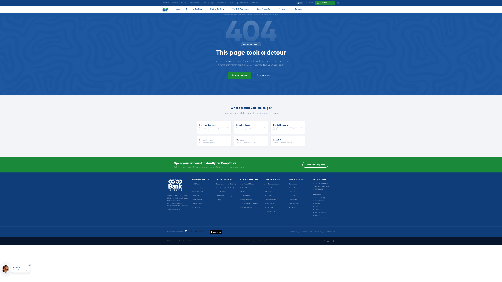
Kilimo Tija (195, 196)
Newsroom (293, 200)
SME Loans (268, 192)
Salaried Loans (270, 188)
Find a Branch (243, 3)
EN (300, 3)
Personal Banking (194, 9)
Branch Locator (294, 188)
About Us (166, 3)
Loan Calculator (270, 211)
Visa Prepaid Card (247, 184)
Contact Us (265, 75)
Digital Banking (217, 9)
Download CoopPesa (327, 9)
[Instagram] (324, 241)
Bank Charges (221, 3)
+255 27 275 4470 (321, 183)
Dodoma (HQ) (320, 198)
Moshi (317, 206)
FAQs (231, 3)
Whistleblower (194, 3)
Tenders (183, 3)
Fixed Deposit (197, 200)
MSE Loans (268, 196)
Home (177, 9)
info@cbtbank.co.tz (322, 186)
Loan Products (263, 9)
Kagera (317, 215)
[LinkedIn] (328, 241)
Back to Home (241, 75)
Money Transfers (246, 200)
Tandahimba (319, 201)
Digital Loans (269, 203)
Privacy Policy (294, 232)
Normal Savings (197, 188)
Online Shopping (246, 188)
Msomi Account (197, 192)
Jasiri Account (197, 184)
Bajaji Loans (268, 207)
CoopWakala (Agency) (224, 196)
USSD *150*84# (221, 192)
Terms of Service (306, 232)
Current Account (198, 203)
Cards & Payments (240, 9)
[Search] (338, 3)
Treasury (282, 9)
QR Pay (218, 200)
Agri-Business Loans (272, 184)
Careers (175, 3)
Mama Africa (196, 207)
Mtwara (317, 209)
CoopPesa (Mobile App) (225, 188)
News (204, 3)
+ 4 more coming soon (320, 218)
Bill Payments (245, 196)
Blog (211, 3)
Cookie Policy (318, 232)
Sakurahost (263, 241)
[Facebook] (333, 241)
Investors (299, 9)
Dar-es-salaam (320, 212)
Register (310, 3)
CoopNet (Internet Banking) (226, 184)
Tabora (317, 204)
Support (256, 3)
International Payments (249, 203)
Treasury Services (246, 207)
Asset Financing (270, 200)
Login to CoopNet (326, 3)
